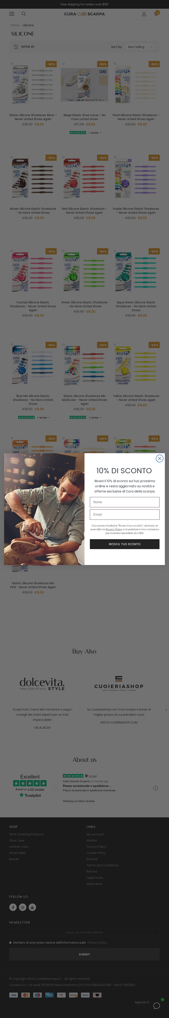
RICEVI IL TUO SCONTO (125, 544)
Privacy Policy (114, 529)
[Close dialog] (159, 458)
